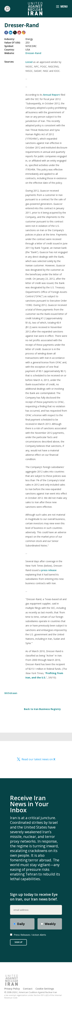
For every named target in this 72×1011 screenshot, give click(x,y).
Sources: (9, 61)
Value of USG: (12, 42)
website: (9, 53)
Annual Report (51, 94)
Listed (29, 62)
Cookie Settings (44, 988)
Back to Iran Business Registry (42, 709)
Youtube (19, 32)
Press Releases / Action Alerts (30, 934)
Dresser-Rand (33, 53)
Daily (21, 924)
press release (48, 570)
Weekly (50, 924)
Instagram (23, 32)
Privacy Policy (12, 988)
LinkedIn (10, 32)
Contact (27, 988)
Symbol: (9, 46)
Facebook (6, 32)
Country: (9, 49)
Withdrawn (10, 693)
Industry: (9, 39)
